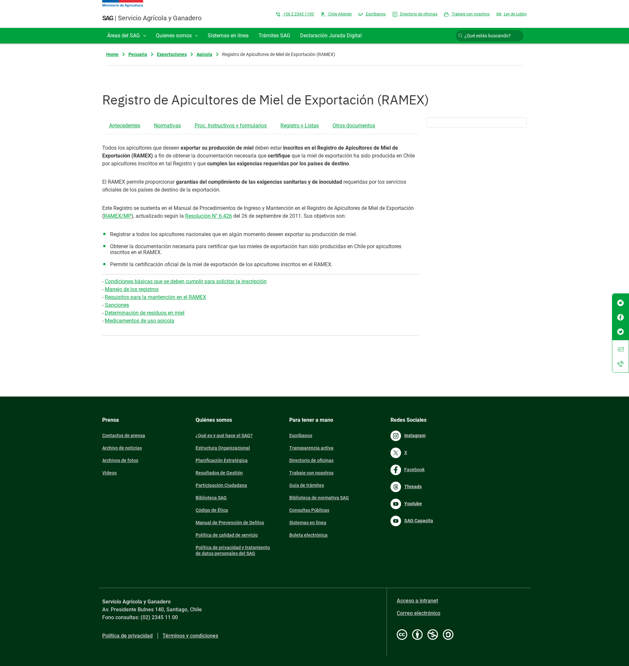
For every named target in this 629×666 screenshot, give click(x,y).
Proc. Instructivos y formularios (231, 125)
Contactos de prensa (123, 435)
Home (112, 54)
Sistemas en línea (307, 522)
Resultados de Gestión (219, 472)
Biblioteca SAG (211, 497)
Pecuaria (137, 54)
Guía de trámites (306, 485)
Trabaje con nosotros (470, 14)
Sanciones (117, 305)
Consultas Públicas (309, 510)
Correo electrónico (418, 613)
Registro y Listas (299, 125)
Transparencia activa (311, 448)
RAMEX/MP (117, 216)
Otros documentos (354, 125)
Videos (109, 472)
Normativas (167, 125)
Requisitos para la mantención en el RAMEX (155, 297)
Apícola (204, 54)
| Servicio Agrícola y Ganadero (151, 18)
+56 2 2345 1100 (298, 14)
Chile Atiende (339, 14)
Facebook (414, 469)
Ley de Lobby (515, 14)
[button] (126, 36)
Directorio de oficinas (418, 14)
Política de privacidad (127, 636)
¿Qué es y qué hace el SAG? (224, 435)
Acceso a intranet (417, 601)
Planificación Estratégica (222, 460)
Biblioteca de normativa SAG (319, 497)
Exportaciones (172, 54)
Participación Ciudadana (221, 485)
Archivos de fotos (120, 460)
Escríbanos (375, 14)
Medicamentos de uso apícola (139, 321)
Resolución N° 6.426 (208, 216)
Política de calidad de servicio (227, 535)
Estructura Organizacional (223, 448)
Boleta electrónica (308, 535)
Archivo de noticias (122, 448)
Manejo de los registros (132, 289)
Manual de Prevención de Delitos (230, 522)
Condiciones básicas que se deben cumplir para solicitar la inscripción (186, 281)
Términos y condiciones (190, 636)
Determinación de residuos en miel (144, 313)
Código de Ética (212, 510)
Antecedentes (124, 125)
